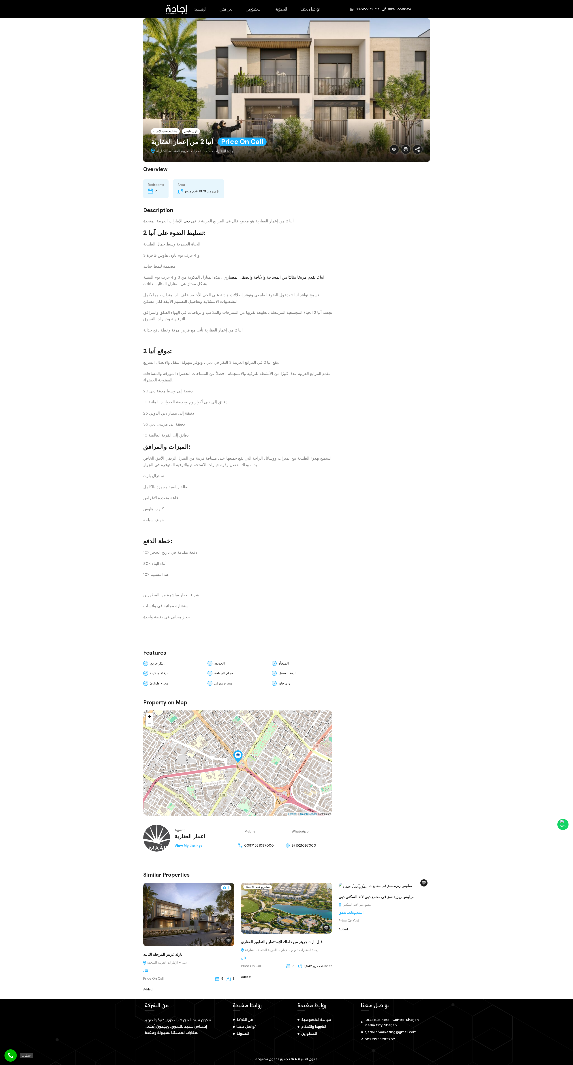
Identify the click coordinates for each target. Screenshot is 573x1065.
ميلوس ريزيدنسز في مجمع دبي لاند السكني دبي (376, 896)
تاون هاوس (191, 131)
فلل (145, 970)
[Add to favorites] (394, 149)
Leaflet (292, 813)
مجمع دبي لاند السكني (357, 905)
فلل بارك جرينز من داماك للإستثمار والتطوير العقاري (282, 941)
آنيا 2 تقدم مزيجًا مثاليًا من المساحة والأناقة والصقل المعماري (274, 277)
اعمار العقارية (190, 836)
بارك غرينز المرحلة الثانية (162, 954)
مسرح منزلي (223, 683)
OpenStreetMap (308, 813)
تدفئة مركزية (159, 673)
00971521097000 (259, 845)
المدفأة (283, 663)
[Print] (405, 149)
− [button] (149, 723)
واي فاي (284, 683)
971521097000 (303, 845)
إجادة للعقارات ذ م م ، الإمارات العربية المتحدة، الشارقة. (281, 950)
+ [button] (149, 716)
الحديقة (219, 663)
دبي (187, 221)
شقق (342, 912)
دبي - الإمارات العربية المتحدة (166, 962)
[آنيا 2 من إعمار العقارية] (238, 756)
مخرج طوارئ (159, 683)
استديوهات (355, 912)
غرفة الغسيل (287, 673)
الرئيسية (200, 9)
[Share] (417, 149)
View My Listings (188, 845)
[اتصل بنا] (10, 1055)
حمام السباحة (223, 673)
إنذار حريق (157, 663)
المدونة (281, 9)
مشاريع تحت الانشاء (165, 131)
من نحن (226, 9)
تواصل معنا (310, 9)
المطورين (253, 9)
